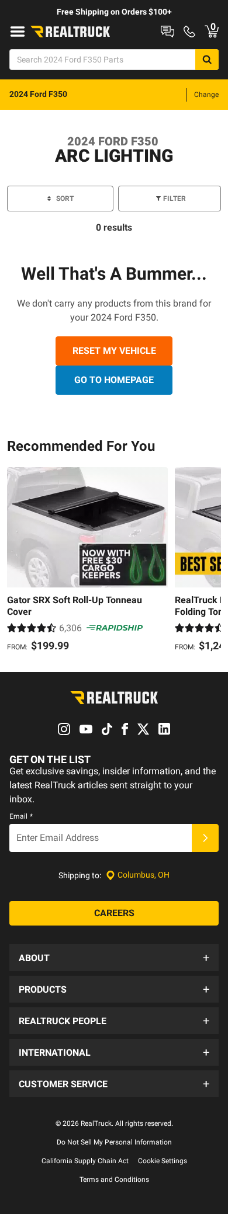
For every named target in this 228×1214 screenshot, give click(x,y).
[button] (114, 957)
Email (21, 816)
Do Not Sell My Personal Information (114, 1142)
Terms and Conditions (114, 1179)
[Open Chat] (167, 31)
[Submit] (205, 838)
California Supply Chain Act (85, 1161)
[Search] (207, 59)
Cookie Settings (162, 1161)
